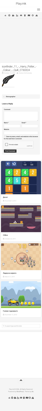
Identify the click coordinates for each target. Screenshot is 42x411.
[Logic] (13, 15)
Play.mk (21, 3)
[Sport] (9, 15)
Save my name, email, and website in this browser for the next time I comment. (21, 138)
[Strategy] (37, 15)
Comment (7, 109)
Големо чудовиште (10, 311)
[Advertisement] (21, 41)
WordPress (20, 391)
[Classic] (17, 15)
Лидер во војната (9, 273)
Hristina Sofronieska (25, 73)
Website (6, 129)
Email (24, 122)
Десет (5, 197)
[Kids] (25, 15)
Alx (33, 391)
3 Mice (5, 235)
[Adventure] (29, 15)
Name (6, 122)
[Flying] (5, 15)
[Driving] (21, 15)
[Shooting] (33, 15)
